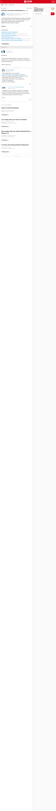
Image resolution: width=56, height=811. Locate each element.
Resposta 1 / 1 (4, 47)
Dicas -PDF (17, 37)
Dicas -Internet (26, 40)
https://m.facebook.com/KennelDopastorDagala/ (13, 74)
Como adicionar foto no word (8, 33)
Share (4, 26)
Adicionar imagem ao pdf (7, 37)
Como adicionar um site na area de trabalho (11, 40)
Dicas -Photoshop (26, 38)
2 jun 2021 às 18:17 (9, 71)
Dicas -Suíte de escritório (24, 35)
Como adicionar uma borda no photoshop (11, 38)
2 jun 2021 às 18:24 (17, 15)
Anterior (4, 8)
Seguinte (28, 8)
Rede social (11, 4)
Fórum (5, 4)
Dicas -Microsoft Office (21, 33)
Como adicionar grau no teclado (9, 35)
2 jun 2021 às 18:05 (9, 52)
